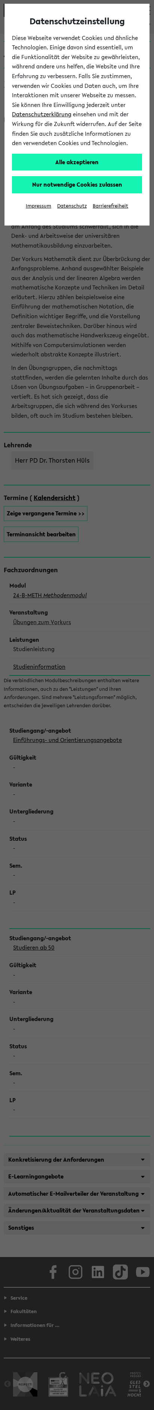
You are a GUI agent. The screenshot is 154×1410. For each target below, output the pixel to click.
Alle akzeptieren (77, 162)
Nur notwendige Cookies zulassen (77, 184)
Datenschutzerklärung (41, 114)
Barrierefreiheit (110, 205)
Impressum (38, 205)
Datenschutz (72, 205)
